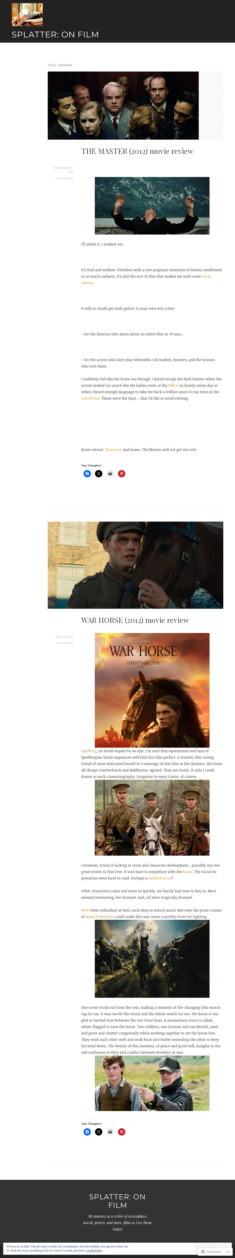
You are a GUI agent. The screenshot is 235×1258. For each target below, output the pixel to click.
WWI (85, 910)
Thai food (113, 449)
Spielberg (89, 750)
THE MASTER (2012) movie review (137, 151)
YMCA (173, 385)
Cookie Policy (94, 1250)
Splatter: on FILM (55, 34)
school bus (90, 398)
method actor (159, 878)
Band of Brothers (100, 916)
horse (188, 871)
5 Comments (64, 642)
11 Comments (64, 178)
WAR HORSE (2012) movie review (135, 620)
